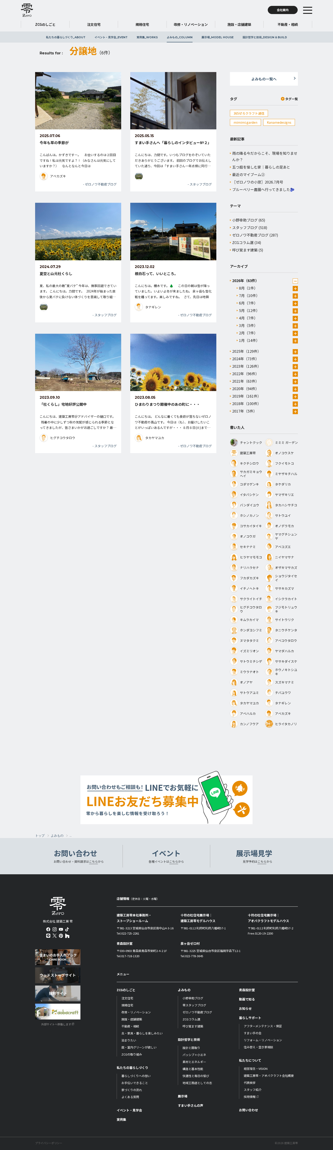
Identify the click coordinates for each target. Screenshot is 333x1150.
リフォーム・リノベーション (263, 1040)
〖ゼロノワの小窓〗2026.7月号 (257, 182)
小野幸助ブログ (245, 220)
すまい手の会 (252, 1033)
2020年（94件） (245, 388)
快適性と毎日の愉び (196, 1076)
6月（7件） (248, 303)
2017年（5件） (244, 411)
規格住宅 (127, 1005)
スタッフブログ (245, 227)
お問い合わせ (248, 1110)
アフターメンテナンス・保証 (263, 1026)
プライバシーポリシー (48, 1143)
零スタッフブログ (194, 1005)
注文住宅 (127, 998)
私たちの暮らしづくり (65, 37)
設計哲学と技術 (265, 37)
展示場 (218, 37)
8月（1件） (248, 288)
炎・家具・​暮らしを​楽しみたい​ (142, 1033)
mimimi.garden (245, 122)
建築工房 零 (27, 10)
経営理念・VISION (256, 1068)
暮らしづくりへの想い (136, 1076)
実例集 (147, 37)
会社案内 (283, 10)
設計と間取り (191, 1048)
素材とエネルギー (194, 1062)
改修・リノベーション (136, 1012)
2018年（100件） (246, 403)
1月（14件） (249, 340)
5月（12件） (249, 310)
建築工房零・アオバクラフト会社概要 (269, 1075)
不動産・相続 (130, 1026)
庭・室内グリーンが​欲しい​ (139, 1047)
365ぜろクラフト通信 (249, 113)
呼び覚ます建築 (245, 250)
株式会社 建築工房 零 (58, 906)
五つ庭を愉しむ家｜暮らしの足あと (261, 167)
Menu (314, 10)
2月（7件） (248, 333)
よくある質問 (130, 1097)
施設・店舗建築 (131, 1019)
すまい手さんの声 (190, 1105)
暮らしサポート (250, 1017)
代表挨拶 (250, 1082)
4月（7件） (248, 318)
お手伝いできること (134, 1083)
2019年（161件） (246, 396)
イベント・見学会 (111, 37)
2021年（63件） (245, 381)
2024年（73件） (245, 358)
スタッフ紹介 (252, 1089)
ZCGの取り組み (131, 1054)
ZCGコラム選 (242, 242)
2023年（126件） (246, 366)
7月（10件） (249, 295)
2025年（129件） (246, 351)
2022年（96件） (245, 373)
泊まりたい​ (128, 1040)
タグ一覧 (291, 99)
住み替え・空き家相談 (258, 1047)
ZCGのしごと (126, 990)
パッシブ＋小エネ (194, 1055)
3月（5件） (248, 325)
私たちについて (250, 1060)
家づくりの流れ (131, 1090)
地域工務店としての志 (197, 1083)
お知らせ (245, 1008)
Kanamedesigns (279, 122)
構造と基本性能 (193, 1069)
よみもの (180, 37)
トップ (40, 835)
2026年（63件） (245, 280)
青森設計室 (247, 990)
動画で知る (247, 999)
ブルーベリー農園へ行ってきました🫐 (263, 189)
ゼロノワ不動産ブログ (250, 235)
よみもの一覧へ (264, 79)
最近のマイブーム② (248, 174)
